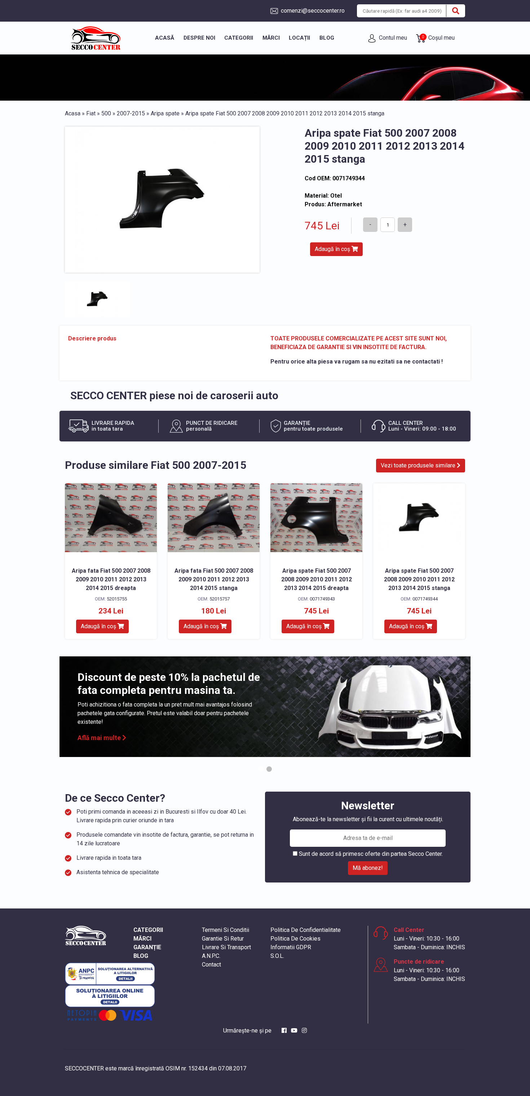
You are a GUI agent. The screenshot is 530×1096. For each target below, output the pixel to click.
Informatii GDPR (290, 947)
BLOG (140, 955)
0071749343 (322, 599)
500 (106, 113)
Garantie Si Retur (223, 938)
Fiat (91, 113)
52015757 (219, 599)
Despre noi (199, 38)
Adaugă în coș (333, 249)
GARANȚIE (147, 947)
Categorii (238, 38)
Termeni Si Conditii (225, 929)
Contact (211, 964)
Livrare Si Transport (226, 947)
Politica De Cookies (295, 938)
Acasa (72, 113)
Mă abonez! (368, 867)
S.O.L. (277, 955)
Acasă (164, 38)
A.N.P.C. (211, 955)
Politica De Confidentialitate (305, 929)
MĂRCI (142, 938)
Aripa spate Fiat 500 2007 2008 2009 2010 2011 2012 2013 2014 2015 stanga (419, 579)
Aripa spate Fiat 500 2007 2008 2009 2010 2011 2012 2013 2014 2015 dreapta (316, 579)
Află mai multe (100, 737)
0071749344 (425, 599)
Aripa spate (165, 113)
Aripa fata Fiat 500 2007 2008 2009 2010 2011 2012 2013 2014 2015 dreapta (111, 579)
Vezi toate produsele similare (419, 465)
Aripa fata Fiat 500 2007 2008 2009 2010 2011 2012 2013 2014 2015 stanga (214, 579)
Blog (326, 38)
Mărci (271, 38)
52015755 (117, 599)
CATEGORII (148, 929)
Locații (299, 38)
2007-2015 (131, 113)
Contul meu (392, 37)
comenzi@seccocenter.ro (312, 10)
